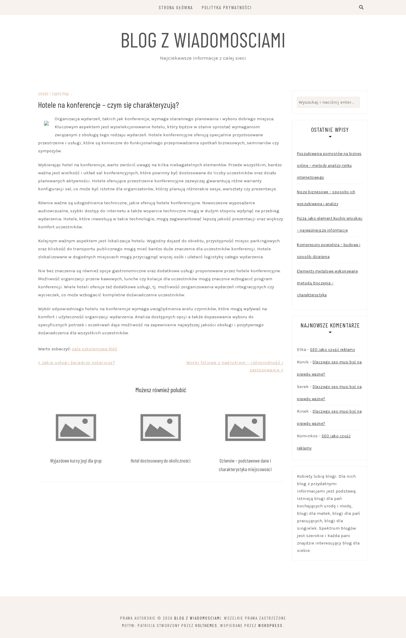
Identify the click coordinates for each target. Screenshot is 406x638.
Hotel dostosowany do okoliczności (161, 460)
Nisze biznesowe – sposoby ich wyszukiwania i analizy (326, 198)
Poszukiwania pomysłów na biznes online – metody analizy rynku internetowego (329, 165)
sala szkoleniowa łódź (94, 349)
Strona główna (176, 7)
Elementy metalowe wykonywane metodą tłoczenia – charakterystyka (327, 283)
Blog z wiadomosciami (203, 39)
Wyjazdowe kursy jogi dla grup (76, 460)
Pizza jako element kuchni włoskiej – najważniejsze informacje (329, 224)
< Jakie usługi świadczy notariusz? (76, 362)
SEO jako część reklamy (332, 349)
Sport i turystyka (53, 93)
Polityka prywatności (227, 7)
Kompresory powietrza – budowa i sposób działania (329, 251)
